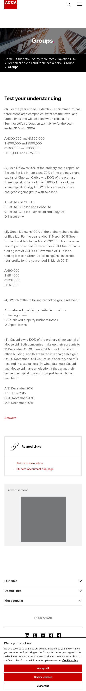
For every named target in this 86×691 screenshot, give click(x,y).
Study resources (43, 59)
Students (22, 59)
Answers (10, 418)
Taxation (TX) (67, 59)
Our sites (10, 581)
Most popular (13, 601)
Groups (69, 63)
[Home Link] (43, 618)
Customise (43, 686)
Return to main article (30, 463)
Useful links (12, 591)
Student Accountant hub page (35, 469)
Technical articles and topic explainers (34, 63)
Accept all (43, 668)
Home (8, 59)
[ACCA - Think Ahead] (10, 8)
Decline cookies (43, 677)
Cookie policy (70, 660)
